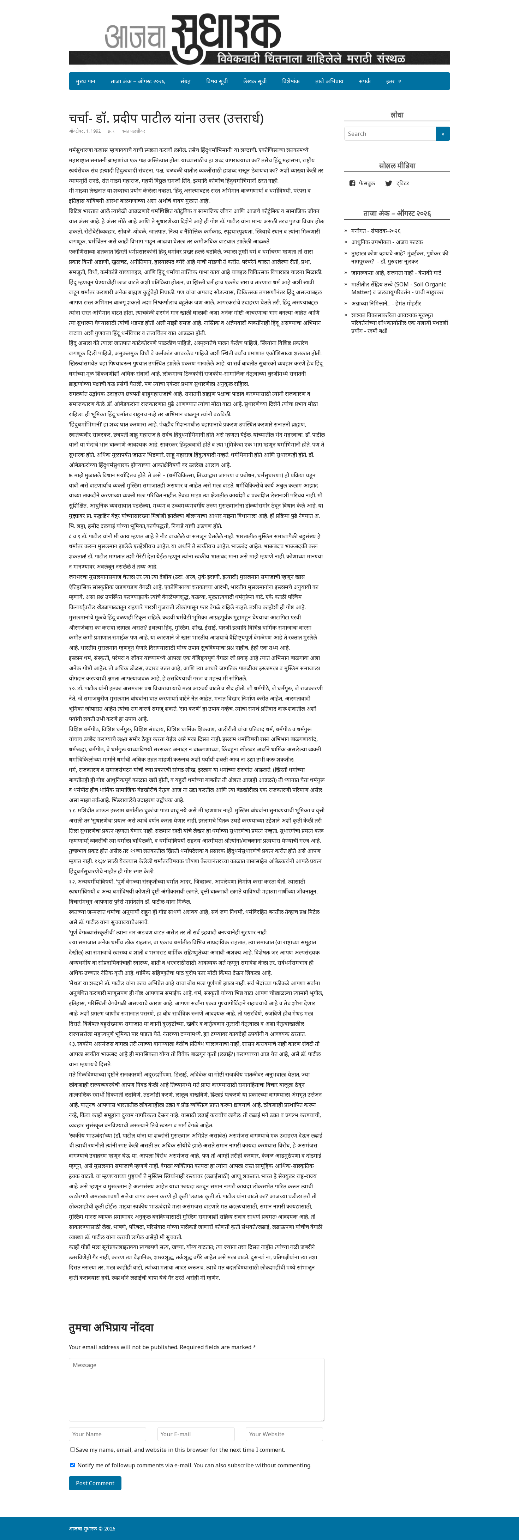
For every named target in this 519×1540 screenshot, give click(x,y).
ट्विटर (400, 183)
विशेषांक (291, 81)
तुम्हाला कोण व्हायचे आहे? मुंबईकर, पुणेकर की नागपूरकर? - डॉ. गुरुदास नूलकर (399, 257)
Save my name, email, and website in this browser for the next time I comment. (180, 1450)
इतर (390, 81)
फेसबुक (365, 183)
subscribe (241, 1465)
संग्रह (185, 81)
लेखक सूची (255, 81)
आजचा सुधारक (83, 1528)
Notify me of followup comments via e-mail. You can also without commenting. (193, 1465)
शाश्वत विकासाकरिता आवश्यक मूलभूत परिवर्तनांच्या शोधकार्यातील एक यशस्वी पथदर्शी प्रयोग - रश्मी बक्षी (399, 323)
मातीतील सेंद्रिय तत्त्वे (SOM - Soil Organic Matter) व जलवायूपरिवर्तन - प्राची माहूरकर (398, 288)
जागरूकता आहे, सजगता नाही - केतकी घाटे (396, 273)
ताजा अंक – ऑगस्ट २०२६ (138, 81)
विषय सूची (217, 81)
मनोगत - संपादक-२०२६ (376, 231)
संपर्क (365, 81)
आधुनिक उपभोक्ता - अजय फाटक (387, 242)
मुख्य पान (85, 81)
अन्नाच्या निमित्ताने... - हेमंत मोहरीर (386, 303)
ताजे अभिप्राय (329, 81)
